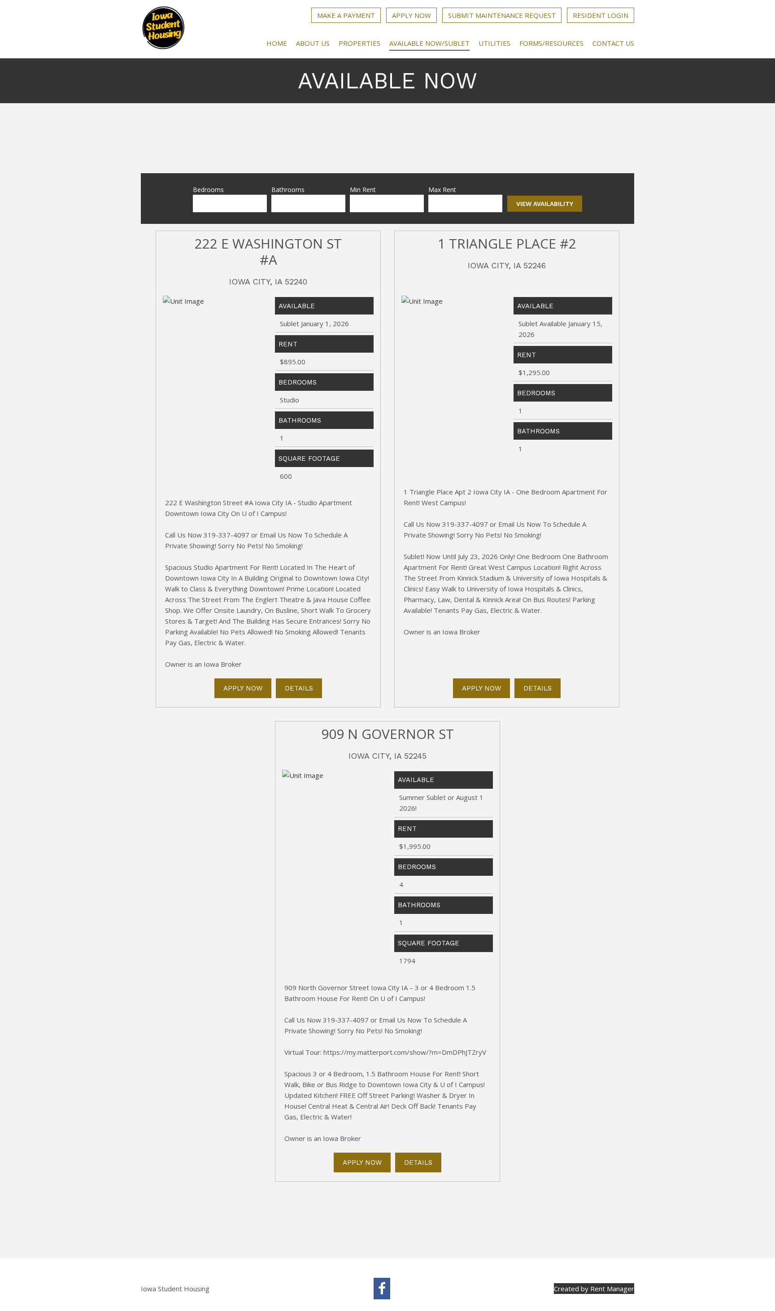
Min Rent (363, 189)
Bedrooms (208, 189)
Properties (359, 43)
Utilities (494, 43)
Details (299, 688)
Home (276, 43)
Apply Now (411, 15)
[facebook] (382, 1288)
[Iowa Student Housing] (163, 29)
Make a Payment (346, 15)
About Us (313, 43)
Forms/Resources (551, 43)
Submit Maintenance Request (502, 15)
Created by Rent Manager (594, 1288)
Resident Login (600, 15)
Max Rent (442, 189)
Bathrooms (288, 189)
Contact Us (613, 43)
